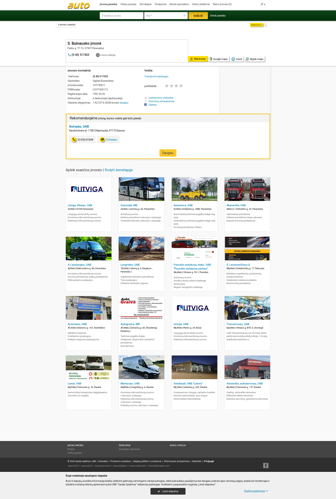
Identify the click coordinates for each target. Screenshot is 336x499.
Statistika (196, 461)
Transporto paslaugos (156, 76)
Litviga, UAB (181, 324)
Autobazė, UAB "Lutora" (188, 383)
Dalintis (153, 104)
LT (262, 4)
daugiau (124, 102)
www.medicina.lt (138, 466)
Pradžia (71, 449)
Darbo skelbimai (201, 4)
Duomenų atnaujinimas (161, 101)
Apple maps (256, 59)
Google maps (220, 59)
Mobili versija (178, 445)
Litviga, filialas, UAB (80, 205)
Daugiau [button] (167, 153)
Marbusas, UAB (130, 383)
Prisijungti (209, 461)
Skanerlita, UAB (236, 205)
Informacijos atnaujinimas (177, 461)
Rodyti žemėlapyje (119, 170)
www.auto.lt (86, 466)
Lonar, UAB (74, 383)
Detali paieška (218, 15)
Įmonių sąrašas (68, 25)
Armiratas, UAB (77, 324)
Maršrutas (135, 449)
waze (239, 59)
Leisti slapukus (170, 491)
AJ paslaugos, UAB (79, 264)
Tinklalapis (111, 139)
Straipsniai (160, 4)
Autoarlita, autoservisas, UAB (244, 383)
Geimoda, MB (129, 205)
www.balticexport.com (159, 466)
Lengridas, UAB (130, 264)
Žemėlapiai (145, 4)
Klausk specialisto (179, 4)
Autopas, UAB (79, 126)
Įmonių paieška (108, 4)
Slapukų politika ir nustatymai (147, 461)
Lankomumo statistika (161, 97)
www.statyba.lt (120, 466)
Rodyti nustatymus (254, 491)
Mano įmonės (222, 4)
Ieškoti (198, 16)
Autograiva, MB (130, 324)
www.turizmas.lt (103, 466)
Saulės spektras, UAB (85, 461)
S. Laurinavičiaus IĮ (238, 264)
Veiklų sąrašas (128, 4)
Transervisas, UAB (237, 324)
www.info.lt (73, 466)
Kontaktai (103, 461)
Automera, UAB (183, 205)
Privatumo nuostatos (120, 461)
